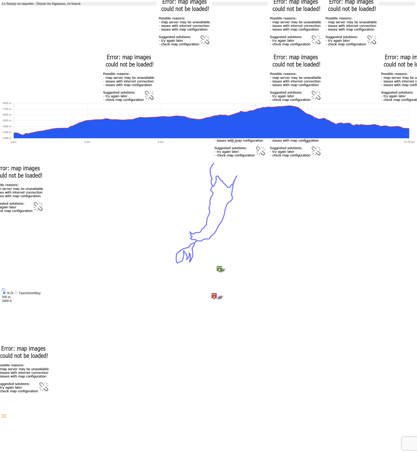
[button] (219, 269)
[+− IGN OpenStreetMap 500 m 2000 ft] (208, 53)
